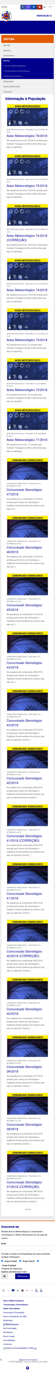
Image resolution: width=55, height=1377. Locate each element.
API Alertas (8, 1332)
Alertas (6, 60)
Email (3, 1244)
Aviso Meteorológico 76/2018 (27, 135)
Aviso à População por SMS (15, 1316)
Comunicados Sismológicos (17, 71)
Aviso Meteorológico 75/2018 (27, 185)
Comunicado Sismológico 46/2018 (24, 549)
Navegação (43, 16)
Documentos (9, 55)
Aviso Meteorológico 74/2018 (27, 290)
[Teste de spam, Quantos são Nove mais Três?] (11, 1276)
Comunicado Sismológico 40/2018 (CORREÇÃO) (24, 953)
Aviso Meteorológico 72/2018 (27, 389)
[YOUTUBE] (39, 7)
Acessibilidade (9, 1340)
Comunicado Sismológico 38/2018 (24, 1126)
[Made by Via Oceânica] (27, 1359)
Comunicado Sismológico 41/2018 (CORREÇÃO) (24, 837)
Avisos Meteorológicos (15, 66)
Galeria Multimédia (11, 86)
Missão (6, 45)
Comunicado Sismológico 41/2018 (24, 895)
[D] (35, 1349)
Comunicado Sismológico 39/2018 (24, 1068)
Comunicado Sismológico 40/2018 (24, 1011)
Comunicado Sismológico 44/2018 (24, 664)
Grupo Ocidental (9, 1265)
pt (50, 7)
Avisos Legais (9, 1336)
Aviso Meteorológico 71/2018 (27, 439)
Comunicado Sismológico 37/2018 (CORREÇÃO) (24, 1184)
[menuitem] (22, 7)
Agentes (7, 50)
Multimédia (8, 81)
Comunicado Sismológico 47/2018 (24, 491)
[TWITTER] (34, 7)
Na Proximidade (9, 1328)
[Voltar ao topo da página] (27, 1368)
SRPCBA (4, 7)
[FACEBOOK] (22, 7)
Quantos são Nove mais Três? (14, 1272)
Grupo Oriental (10, 1261)
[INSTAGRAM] (28, 7)
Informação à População (13, 1313)
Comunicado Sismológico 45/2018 (24, 607)
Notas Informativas (13, 76)
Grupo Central (29, 1261)
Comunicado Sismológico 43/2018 (24, 722)
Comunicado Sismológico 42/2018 (24, 780)
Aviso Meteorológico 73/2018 (27, 339)
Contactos (7, 92)
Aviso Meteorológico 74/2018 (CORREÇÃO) (27, 237)
